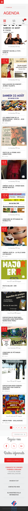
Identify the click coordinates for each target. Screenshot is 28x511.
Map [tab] (14, 23)
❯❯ (25, 427)
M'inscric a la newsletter (14, 460)
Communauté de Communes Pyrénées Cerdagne (14, 508)
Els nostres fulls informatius (14, 494)
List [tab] (5, 23)
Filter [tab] (23, 23)
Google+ (23, 447)
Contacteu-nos (14, 487)
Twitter (15, 447)
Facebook (7, 447)
